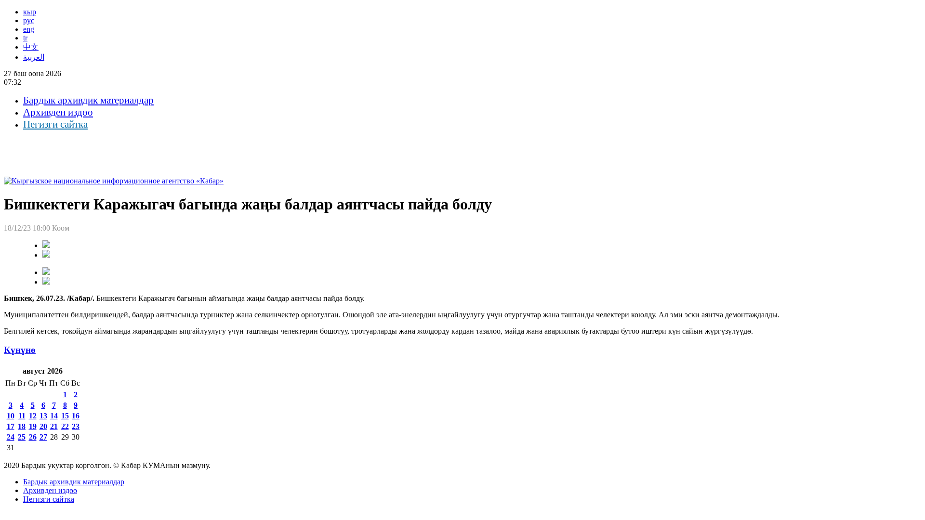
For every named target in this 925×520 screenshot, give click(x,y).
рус (28, 20)
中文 (31, 47)
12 (33, 416)
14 (54, 416)
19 (33, 426)
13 (43, 416)
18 (22, 426)
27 (43, 437)
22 (65, 426)
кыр (29, 12)
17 (10, 426)
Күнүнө (20, 350)
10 (10, 416)
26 (33, 437)
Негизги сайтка (55, 124)
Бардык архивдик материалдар (88, 100)
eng (28, 29)
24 (10, 437)
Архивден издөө (58, 112)
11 (22, 416)
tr (25, 38)
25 (22, 437)
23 (75, 426)
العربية (33, 57)
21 (54, 426)
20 (43, 426)
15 (65, 416)
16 (75, 416)
